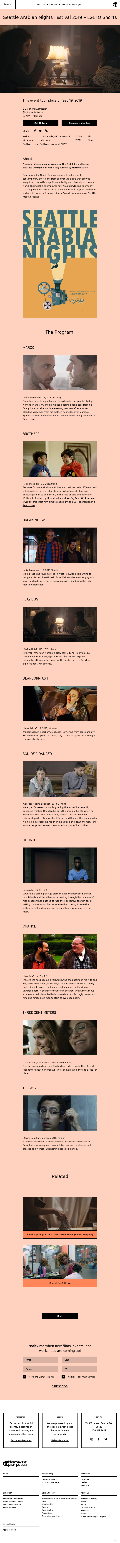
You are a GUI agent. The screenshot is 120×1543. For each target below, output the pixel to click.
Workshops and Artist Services (81, 1377)
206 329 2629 (99, 1430)
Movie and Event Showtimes (41, 1377)
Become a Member (79, 123)
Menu (7, 4)
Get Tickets (40, 123)
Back (60, 1316)
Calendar (54, 4)
